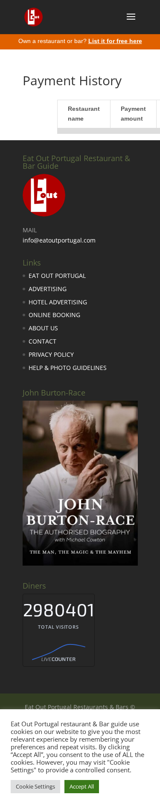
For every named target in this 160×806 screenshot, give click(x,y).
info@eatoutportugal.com (59, 240)
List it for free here (115, 41)
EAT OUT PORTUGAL (57, 276)
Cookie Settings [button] (35, 786)
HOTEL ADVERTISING (58, 302)
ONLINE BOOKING (54, 315)
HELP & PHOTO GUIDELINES (68, 368)
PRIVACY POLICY (51, 354)
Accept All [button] (82, 786)
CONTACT (42, 341)
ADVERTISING (48, 289)
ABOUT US (43, 328)
